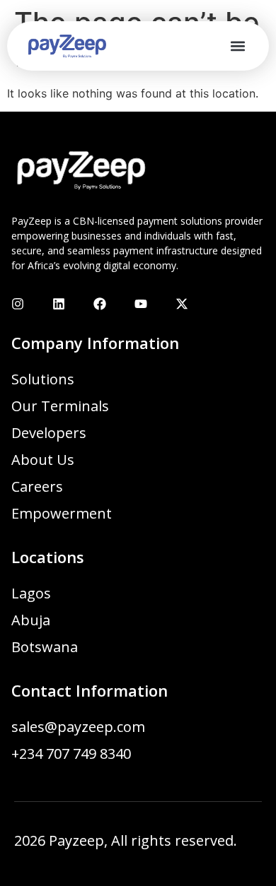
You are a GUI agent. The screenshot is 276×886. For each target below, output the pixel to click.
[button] (238, 46)
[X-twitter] (182, 303)
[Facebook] (99, 303)
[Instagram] (17, 303)
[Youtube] (140, 303)
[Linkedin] (58, 303)
